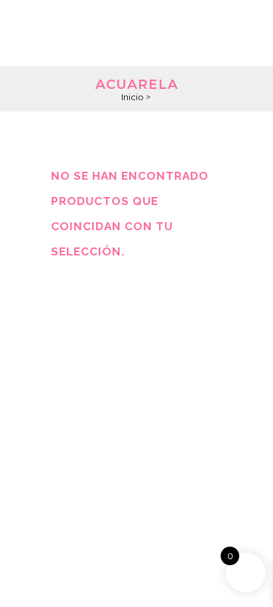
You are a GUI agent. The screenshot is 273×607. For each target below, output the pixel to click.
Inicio (132, 97)
